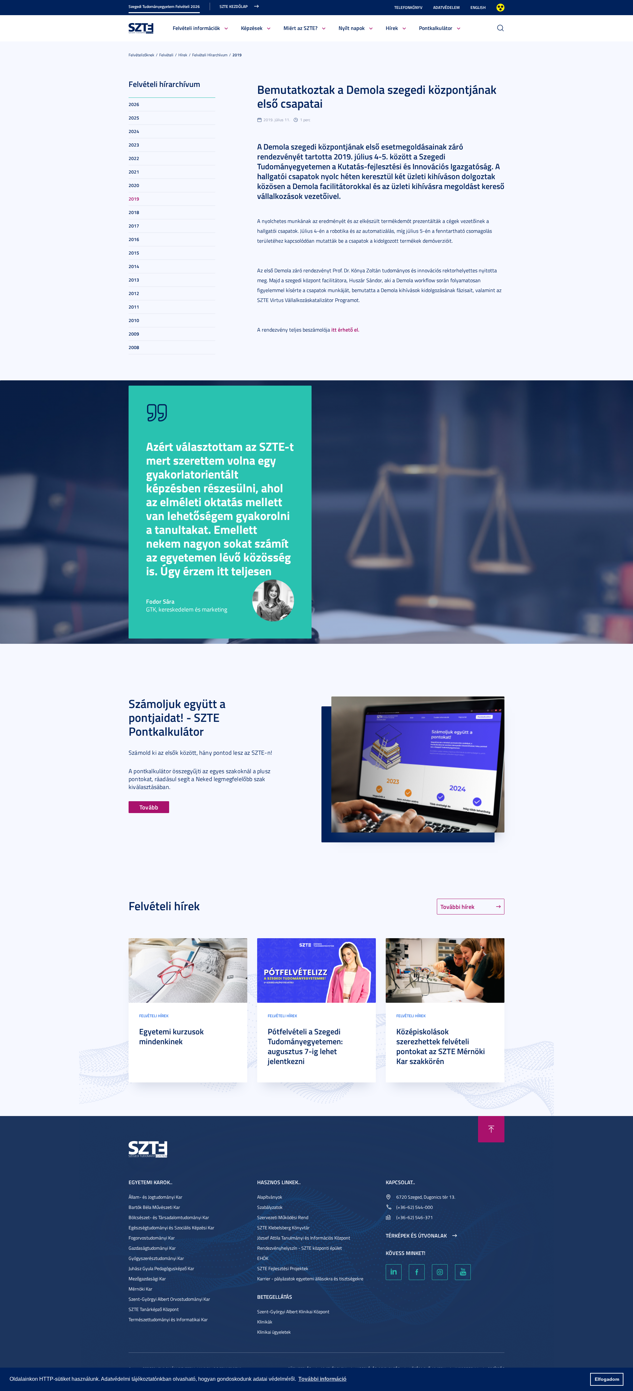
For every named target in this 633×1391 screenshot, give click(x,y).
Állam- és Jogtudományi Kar (155, 1197)
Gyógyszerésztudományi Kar (156, 1258)
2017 (134, 226)
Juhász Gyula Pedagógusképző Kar (161, 1268)
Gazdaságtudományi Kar (152, 1248)
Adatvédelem (446, 7)
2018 (134, 212)
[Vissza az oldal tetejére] (491, 1129)
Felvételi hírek (153, 1016)
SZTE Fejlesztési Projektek (282, 1268)
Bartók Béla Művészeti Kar (154, 1207)
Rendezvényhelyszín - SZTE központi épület (299, 1248)
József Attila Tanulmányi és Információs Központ (303, 1238)
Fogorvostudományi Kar (152, 1238)
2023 (134, 145)
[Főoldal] (141, 27)
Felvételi (166, 55)
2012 (134, 293)
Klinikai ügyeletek (274, 1332)
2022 (134, 158)
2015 (134, 253)
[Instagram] (440, 1272)
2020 (134, 185)
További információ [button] (322, 1379)
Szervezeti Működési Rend (282, 1217)
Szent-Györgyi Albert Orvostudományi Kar (169, 1299)
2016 (134, 239)
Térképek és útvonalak (416, 1235)
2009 (134, 334)
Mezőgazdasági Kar (147, 1278)
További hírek (457, 906)
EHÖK (262, 1258)
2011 (134, 307)
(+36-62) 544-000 (414, 1207)
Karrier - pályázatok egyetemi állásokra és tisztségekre (310, 1278)
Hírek (392, 28)
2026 (134, 104)
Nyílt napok (352, 28)
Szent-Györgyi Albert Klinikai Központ (293, 1311)
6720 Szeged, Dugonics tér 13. (425, 1197)
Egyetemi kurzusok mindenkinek (171, 1036)
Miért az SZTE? (300, 28)
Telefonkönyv (408, 7)
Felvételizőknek (141, 55)
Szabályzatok (270, 1207)
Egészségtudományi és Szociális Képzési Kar (171, 1227)
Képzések (251, 28)
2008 (134, 347)
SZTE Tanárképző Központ (154, 1309)
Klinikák (264, 1322)
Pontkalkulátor (435, 28)
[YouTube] (463, 1272)
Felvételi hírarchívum (209, 55)
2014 (134, 266)
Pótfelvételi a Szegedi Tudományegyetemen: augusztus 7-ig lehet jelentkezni (305, 1046)
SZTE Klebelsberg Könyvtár (283, 1227)
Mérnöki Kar (140, 1289)
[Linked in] (394, 1272)
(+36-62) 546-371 (414, 1217)
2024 (134, 131)
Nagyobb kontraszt (500, 8)
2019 (237, 55)
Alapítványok (269, 1197)
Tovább (148, 807)
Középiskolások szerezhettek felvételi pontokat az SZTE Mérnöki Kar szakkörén (440, 1046)
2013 (134, 280)
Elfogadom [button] (607, 1379)
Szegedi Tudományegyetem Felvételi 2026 (164, 6)
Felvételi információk (196, 28)
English (478, 7)
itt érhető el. (345, 329)
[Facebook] (417, 1272)
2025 (134, 118)
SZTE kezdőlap (234, 6)
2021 (134, 172)
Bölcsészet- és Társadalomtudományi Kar (169, 1217)
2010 (134, 320)
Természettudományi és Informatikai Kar (168, 1319)
